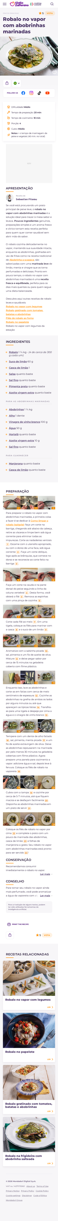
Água (12, 428)
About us (30, 1186)
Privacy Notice (12, 1191)
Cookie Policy (42, 1191)
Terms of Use (42, 1186)
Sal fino (13, 380)
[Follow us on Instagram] (32, 93)
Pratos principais (11, 13)
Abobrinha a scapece (21, 259)
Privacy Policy (27, 1191)
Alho (12, 415)
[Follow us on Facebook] (24, 93)
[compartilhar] (7, 83)
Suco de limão (18, 361)
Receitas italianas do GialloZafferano (26, 3)
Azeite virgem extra (21, 392)
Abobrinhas (16, 409)
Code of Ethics (40, 1195)
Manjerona (16, 463)
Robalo (13, 352)
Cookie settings (13, 1195)
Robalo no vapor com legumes (24, 306)
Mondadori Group (14, 1200)
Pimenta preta (18, 386)
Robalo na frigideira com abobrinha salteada (23, 1157)
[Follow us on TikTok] (40, 93)
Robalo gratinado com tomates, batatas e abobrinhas (28, 1105)
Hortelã (14, 434)
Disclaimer (27, 1195)
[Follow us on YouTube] (48, 93)
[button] (43, 874)
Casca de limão (18, 367)
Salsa (12, 374)
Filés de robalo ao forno (20, 318)
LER (49, 1007)
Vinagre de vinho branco (24, 421)
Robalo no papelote (17, 322)
